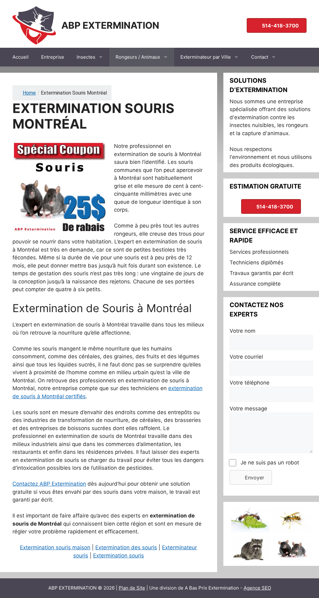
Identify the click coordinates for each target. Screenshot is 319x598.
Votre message (248, 408)
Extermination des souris (126, 547)
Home (29, 93)
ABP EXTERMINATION (110, 25)
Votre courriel (246, 357)
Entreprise (52, 57)
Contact (259, 57)
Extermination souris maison (55, 547)
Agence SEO (257, 588)
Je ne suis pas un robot (269, 462)
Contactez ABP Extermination (49, 484)
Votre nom (242, 331)
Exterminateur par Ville (205, 57)
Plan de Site (132, 588)
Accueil (20, 57)
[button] (251, 477)
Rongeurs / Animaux (138, 57)
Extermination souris (118, 555)
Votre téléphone (249, 383)
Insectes (86, 57)
